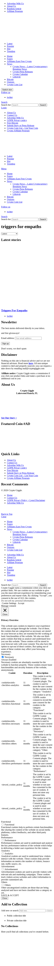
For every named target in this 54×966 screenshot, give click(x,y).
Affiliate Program (15, 11)
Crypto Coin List (14, 84)
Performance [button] (7, 837)
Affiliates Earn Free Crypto (19, 61)
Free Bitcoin (12, 123)
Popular (10, 46)
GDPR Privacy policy (17, 120)
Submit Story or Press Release (20, 125)
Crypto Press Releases (23, 71)
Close (3, 516)
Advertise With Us (15, 3)
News (9, 64)
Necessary (9, 657)
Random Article (14, 8)
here (31, 363)
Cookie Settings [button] (9, 603)
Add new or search (10, 910)
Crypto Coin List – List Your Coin (22, 128)
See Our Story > (9, 418)
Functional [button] (6, 822)
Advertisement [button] (7, 866)
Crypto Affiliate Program (18, 130)
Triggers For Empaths (14, 310)
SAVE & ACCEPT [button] (10, 895)
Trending (11, 51)
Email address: (8, 338)
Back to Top (6, 514)
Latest (9, 43)
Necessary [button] (6, 654)
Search (43, 105)
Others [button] (4, 882)
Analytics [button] (5, 850)
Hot (8, 49)
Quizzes (10, 82)
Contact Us (12, 115)
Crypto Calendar (20, 74)
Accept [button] (21, 603)
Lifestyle (17, 77)
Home (10, 56)
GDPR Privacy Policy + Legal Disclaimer (26, 500)
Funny (10, 59)
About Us (11, 6)
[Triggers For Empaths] (27, 275)
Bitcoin (10, 79)
